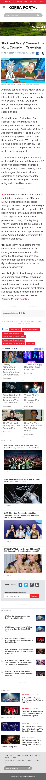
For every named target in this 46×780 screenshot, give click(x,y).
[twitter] (26, 585)
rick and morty (15, 329)
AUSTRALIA (33, 1)
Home (6, 755)
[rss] (37, 585)
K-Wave (13, 758)
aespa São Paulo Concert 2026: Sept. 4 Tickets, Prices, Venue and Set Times (22, 480)
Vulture (5, 194)
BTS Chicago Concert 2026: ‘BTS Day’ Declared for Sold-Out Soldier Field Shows (18, 629)
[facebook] (20, 585)
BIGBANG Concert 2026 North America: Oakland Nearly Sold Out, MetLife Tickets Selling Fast (19, 651)
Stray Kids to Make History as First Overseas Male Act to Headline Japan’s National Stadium (19, 640)
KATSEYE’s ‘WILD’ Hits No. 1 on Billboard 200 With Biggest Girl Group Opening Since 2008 (22, 550)
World (12, 755)
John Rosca (9, 53)
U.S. (13, 1)
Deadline (24, 299)
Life (35, 755)
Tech (31, 755)
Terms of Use (19, 760)
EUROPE (19, 1)
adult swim (30, 343)
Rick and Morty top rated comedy (13, 343)
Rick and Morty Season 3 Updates (13, 336)
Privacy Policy (9, 760)
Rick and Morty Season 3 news (12, 333)
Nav (4, 7)
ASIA (25, 1)
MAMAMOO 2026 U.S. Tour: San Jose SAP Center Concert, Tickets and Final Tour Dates (21, 447)
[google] (31, 585)
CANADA (41, 1)
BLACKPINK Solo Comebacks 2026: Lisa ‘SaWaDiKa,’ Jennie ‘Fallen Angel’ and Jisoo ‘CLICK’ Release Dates (21, 515)
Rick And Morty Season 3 (31, 329)
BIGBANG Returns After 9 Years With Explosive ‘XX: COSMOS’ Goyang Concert (32, 729)
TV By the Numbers (11, 157)
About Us (29, 760)
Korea (18, 755)
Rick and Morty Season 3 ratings (13, 340)
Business (24, 755)
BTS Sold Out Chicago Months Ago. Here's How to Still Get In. (17, 617)
